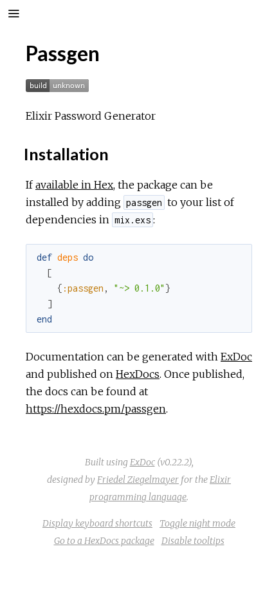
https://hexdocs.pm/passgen (96, 408)
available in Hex (74, 184)
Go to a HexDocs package (104, 541)
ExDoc (236, 356)
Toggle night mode (197, 523)
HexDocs (138, 374)
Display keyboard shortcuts (97, 523)
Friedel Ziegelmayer (138, 479)
